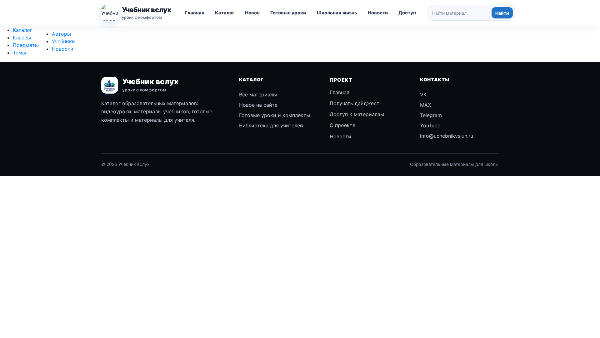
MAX (425, 105)
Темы (19, 52)
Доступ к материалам (357, 114)
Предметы (26, 45)
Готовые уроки (288, 13)
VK (423, 94)
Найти (502, 13)
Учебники (63, 41)
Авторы (61, 34)
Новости (378, 13)
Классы (22, 37)
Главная (194, 13)
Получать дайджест (354, 103)
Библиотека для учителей (271, 125)
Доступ (407, 13)
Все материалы (258, 94)
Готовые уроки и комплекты (274, 115)
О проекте (342, 125)
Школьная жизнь (337, 13)
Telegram (431, 115)
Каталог (224, 13)
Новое (252, 13)
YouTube (430, 125)
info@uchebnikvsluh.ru (446, 136)
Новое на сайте (258, 105)
